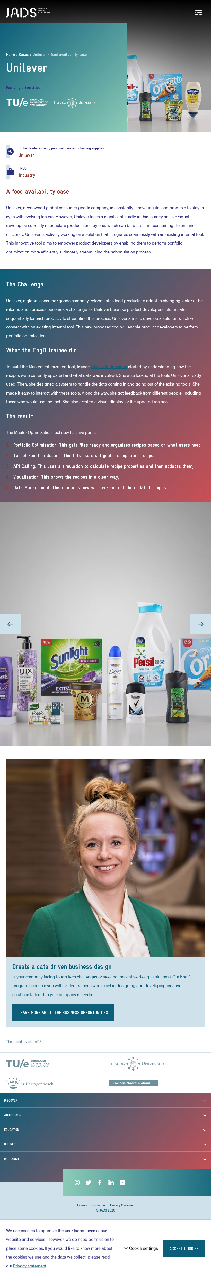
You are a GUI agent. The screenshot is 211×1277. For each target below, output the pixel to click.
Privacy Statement (122, 1205)
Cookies (81, 1205)
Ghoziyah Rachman (109, 366)
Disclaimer (98, 1205)
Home (10, 55)
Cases (24, 55)
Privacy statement (29, 1266)
